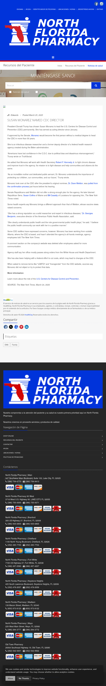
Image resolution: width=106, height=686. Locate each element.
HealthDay (29, 315)
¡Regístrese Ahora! (86, 9)
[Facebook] (96, 4)
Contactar (8, 444)
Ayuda (28, 9)
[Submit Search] (96, 85)
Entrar (100, 9)
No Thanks (24, 678)
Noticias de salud (21, 92)
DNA (6, 344)
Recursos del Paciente (75, 65)
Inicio (60, 65)
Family (14, 344)
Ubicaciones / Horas (66, 9)
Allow (10, 678)
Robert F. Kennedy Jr (65, 162)
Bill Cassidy (53, 195)
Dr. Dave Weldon (75, 183)
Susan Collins (29, 195)
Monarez (35, 135)
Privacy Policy (39, 678)
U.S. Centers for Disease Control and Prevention (57, 278)
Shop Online (8, 436)
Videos (42, 92)
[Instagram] (102, 4)
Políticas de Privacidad (13, 457)
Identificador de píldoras (44, 9)
